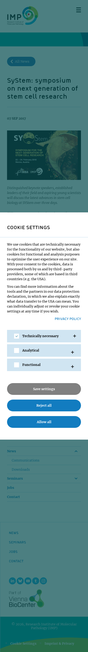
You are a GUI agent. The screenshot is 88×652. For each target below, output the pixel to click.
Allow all (44, 422)
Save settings (44, 389)
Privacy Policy (68, 318)
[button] (44, 336)
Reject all (44, 405)
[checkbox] (16, 336)
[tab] (44, 336)
